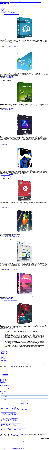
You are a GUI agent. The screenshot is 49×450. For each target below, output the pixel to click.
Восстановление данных (14, 46)
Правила (2, 7)
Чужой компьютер (5, 399)
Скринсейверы (3, 359)
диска (42, 388)
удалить (7, 389)
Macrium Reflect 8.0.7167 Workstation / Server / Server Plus (10, 236)
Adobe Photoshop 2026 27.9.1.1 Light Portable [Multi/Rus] (10, 425)
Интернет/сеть (3, 354)
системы (1, 389)
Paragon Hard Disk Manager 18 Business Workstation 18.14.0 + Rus (11, 423)
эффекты (31, 389)
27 (7, 375)
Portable (14, 388)
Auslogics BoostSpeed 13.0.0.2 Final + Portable (8, 12)
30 (3, 376)
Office (7, 388)
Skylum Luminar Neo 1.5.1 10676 (6, 109)
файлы (13, 389)
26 (6, 375)
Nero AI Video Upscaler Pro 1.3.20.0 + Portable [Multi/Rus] (10, 407)
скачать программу (20, 434)
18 (5, 374)
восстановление (36, 388)
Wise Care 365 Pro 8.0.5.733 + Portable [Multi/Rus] (8, 419)
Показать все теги (3, 391)
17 (4, 374)
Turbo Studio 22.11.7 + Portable (5, 175)
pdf (8, 388)
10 (4, 373)
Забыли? (5, 396)
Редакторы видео (14, 300)
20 (7, 374)
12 (6, 373)
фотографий (21, 389)
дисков (45, 388)
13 (7, 373)
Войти (24, 401)
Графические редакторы (15, 111)
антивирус (24, 388)
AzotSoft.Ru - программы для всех (17, 448)
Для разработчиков (4, 351)
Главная (2, 349)
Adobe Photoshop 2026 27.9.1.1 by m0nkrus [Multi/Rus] (9, 408)
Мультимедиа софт (7, 300)
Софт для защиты (3, 358)
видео (32, 388)
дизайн (40, 388)
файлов (10, 389)
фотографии (17, 389)
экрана (28, 389)
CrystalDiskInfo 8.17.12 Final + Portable (7, 77)
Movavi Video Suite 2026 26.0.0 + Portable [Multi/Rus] (9, 413)
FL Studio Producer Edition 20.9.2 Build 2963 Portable (9, 205)
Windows (20, 388)
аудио (27, 388)
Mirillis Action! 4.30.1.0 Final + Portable (7, 298)
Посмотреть (11, 76)
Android (3, 388)
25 (5, 375)
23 (3, 375)
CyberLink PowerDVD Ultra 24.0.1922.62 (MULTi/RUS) (9, 418)
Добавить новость (4, 8)
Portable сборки (6, 144)
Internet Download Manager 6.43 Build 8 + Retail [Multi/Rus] (10, 426)
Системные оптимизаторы (14, 14)
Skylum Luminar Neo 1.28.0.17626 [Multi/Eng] (8, 415)
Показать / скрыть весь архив (5, 385)
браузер (29, 388)
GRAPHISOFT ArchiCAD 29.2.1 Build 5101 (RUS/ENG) (10, 414)
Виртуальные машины (14, 176)
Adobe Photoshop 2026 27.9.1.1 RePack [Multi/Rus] (9, 420)
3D (0, 388)
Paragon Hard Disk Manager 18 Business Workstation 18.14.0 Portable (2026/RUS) (13, 428)
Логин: (2, 393)
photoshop (11, 388)
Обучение (2, 352)
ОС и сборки (3, 350)
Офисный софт (3, 356)
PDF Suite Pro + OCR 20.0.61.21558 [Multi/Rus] (8, 424)
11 (5, 373)
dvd (5, 388)
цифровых (25, 389)
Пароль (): (4, 396)
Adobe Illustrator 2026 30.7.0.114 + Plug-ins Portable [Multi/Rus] (11, 429)
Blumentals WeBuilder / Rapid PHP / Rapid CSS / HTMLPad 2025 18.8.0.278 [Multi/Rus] (14, 409)
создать (5, 389)
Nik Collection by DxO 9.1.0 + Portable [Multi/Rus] (8, 412)
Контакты (2, 10)
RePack (17, 388)
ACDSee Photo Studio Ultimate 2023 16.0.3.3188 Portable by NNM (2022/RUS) (13, 142)
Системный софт (7, 14)
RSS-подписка (3, 9)
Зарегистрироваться (24, 403)
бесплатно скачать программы (14, 435)
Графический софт (7, 111)
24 (4, 375)
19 (6, 374)
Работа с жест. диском (14, 78)
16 (3, 374)
